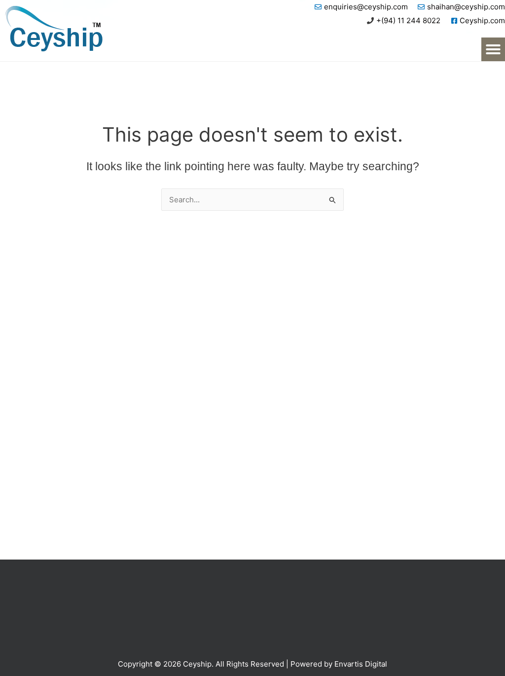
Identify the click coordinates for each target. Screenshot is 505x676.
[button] (493, 49)
